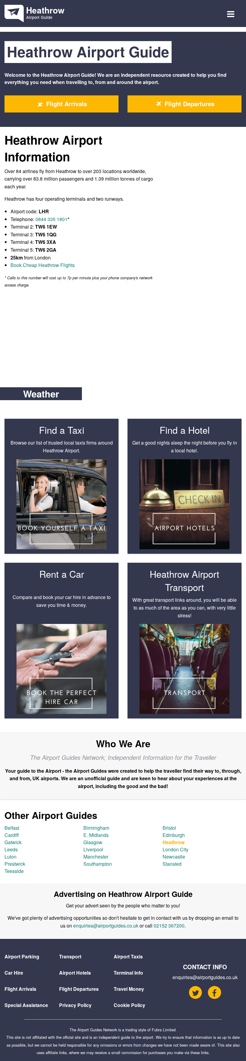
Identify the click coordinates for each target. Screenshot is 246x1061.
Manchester (95, 856)
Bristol (169, 827)
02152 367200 (169, 925)
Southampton (97, 863)
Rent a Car (61, 573)
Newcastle (174, 856)
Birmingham (96, 827)
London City (175, 849)
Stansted (172, 863)
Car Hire (13, 972)
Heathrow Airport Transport (184, 580)
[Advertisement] (123, 338)
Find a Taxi (61, 429)
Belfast (11, 827)
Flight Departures (188, 103)
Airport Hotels (75, 972)
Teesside (14, 871)
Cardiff (11, 835)
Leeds (11, 849)
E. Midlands (96, 835)
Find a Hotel (185, 429)
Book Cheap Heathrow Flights (42, 265)
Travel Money (129, 988)
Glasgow (92, 842)
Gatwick (13, 842)
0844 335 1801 (51, 219)
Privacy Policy (75, 1005)
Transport (70, 956)
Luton (10, 856)
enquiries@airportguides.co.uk (105, 925)
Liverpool (93, 849)
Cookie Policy (129, 1005)
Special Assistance (26, 1005)
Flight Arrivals (65, 103)
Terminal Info (128, 972)
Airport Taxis (128, 956)
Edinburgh (174, 835)
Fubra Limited (164, 1030)
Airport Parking (21, 956)
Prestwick (14, 863)
